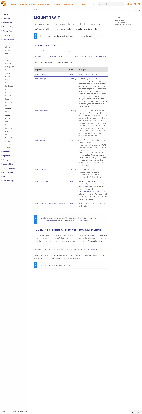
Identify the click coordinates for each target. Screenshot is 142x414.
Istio (6, 89)
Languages (7, 35)
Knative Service (10, 102)
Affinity (7, 47)
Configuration (8, 39)
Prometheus (9, 125)
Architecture (8, 172)
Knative (7, 105)
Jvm (6, 92)
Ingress (7, 83)
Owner (7, 118)
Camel (7, 53)
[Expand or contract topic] (2, 18)
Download (69, 4)
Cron (7, 60)
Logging (8, 108)
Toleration (8, 147)
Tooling (56, 4)
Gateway (8, 73)
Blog (13, 4)
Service (7, 141)
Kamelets (8, 96)
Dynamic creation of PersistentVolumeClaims (123, 23)
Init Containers (10, 86)
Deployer (8, 63)
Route (7, 134)
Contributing (8, 181)
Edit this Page (136, 10)
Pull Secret (9, 128)
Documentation (27, 4)
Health (7, 79)
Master (7, 112)
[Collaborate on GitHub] (128, 4)
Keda (7, 99)
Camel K (4, 15)
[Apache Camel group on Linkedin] (139, 4)
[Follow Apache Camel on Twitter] (135, 4)
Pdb (6, 121)
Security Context (11, 138)
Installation (7, 23)
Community (43, 4)
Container (8, 57)
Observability (8, 164)
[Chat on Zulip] (131, 4)
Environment (9, 70)
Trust (92, 4)
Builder (7, 50)
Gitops (7, 76)
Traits (5, 43)
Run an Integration (10, 27)
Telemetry (8, 144)
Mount (7, 115)
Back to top (136, 412)
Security (82, 4)
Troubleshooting (9, 168)
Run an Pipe (7, 31)
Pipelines (6, 155)
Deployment (9, 66)
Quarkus (8, 131)
